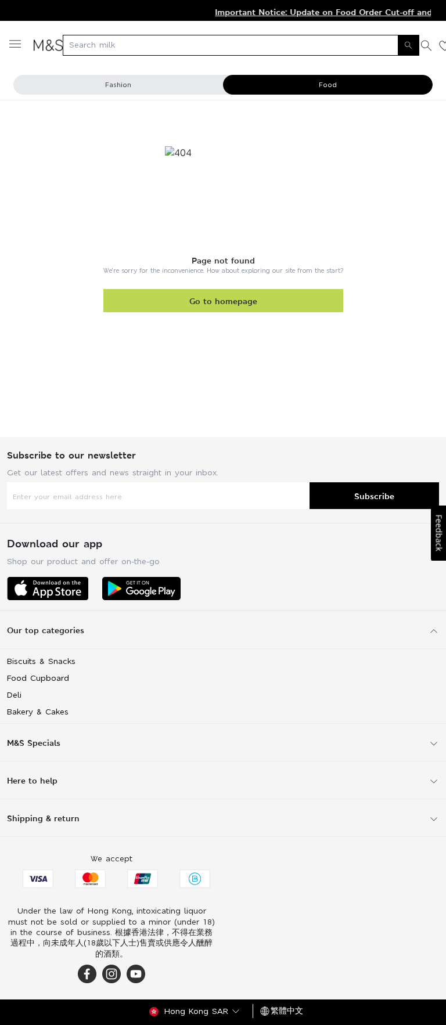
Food (328, 84)
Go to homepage (223, 300)
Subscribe (374, 495)
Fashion (118, 84)
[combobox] (241, 45)
